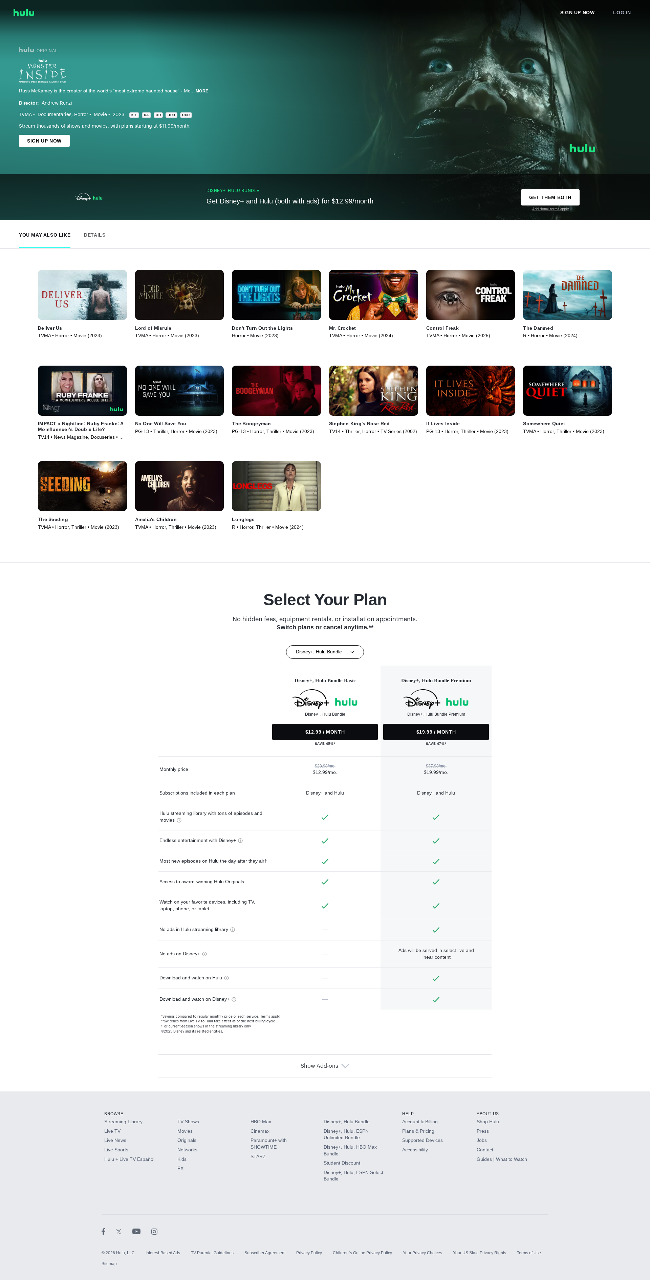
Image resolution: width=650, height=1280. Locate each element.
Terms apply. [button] (270, 1016)
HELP (408, 1113)
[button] (44, 233)
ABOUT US (488, 1113)
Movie (100, 114)
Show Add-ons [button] (319, 1066)
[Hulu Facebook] (109, 1231)
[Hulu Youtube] (141, 1231)
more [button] (202, 91)
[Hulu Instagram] (154, 1231)
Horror (81, 114)
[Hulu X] (124, 1231)
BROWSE (114, 1113)
